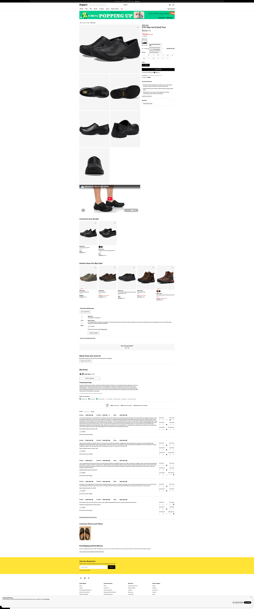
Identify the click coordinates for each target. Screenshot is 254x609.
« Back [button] (80, 22)
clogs (88, 22)
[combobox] (106, 5)
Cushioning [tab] (124, 399)
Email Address (84, 567)
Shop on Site (162, 17)
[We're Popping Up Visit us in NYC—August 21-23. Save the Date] (127, 15)
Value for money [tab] (132, 399)
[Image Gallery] (85, 533)
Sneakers (101, 8)
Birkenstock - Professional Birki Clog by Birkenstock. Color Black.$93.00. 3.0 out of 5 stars (108, 238)
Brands (95, 8)
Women (81, 8)
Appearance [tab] (84, 399)
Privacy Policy (46, 599)
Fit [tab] (106, 399)
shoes (84, 22)
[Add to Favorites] (95, 223)
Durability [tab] (110, 399)
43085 (149, 77)
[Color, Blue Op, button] (102, 247)
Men (86, 8)
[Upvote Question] (82, 316)
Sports (107, 8)
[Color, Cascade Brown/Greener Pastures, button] (160, 291)
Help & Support (171, 8)
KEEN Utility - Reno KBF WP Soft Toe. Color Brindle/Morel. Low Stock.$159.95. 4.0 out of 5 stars (88, 281)
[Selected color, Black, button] (100, 247)
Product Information (147, 81)
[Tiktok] (84, 578)
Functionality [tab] (101, 399)
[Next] (175, 277)
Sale (122, 8)
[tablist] (109, 399)
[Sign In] (169, 5)
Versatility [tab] (92, 399)
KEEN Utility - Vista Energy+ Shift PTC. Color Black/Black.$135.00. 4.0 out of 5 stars (88, 237)
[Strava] (88, 578)
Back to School (115, 8)
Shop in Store (169, 17)
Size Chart (144, 100)
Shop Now (137, 1)
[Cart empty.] (173, 5)
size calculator (157, 49)
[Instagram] (80, 578)
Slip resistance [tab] (117, 399)
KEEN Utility (92, 22)
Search (125, 4)
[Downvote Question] (82, 323)
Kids (91, 8)
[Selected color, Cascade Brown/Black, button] (157, 291)
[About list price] (146, 36)
